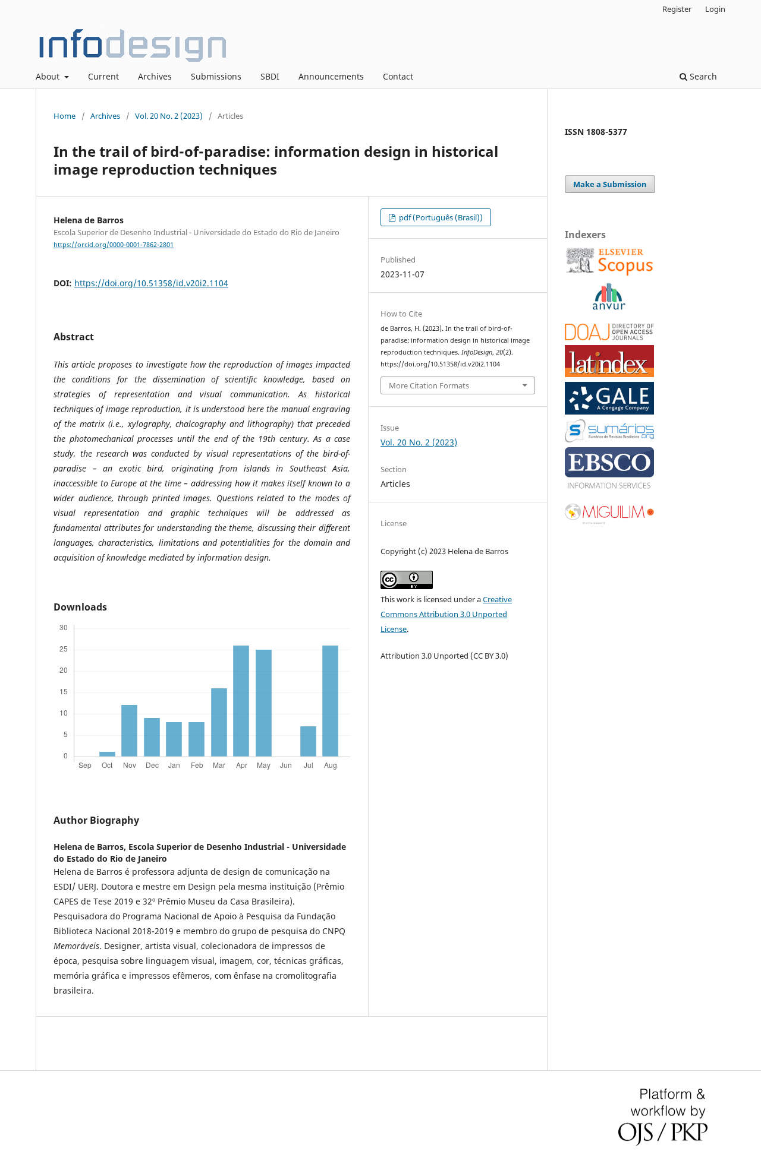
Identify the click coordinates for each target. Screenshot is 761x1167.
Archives (155, 76)
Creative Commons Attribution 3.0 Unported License (446, 614)
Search (702, 76)
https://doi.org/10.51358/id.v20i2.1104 (151, 283)
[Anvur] (609, 307)
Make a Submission (610, 184)
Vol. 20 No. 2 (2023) (169, 115)
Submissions (216, 76)
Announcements (331, 76)
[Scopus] (609, 274)
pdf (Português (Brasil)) (440, 217)
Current (103, 76)
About (49, 76)
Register (676, 9)
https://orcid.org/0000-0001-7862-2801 (114, 245)
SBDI (269, 76)
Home (65, 115)
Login (715, 9)
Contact (398, 76)
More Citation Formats (429, 385)
